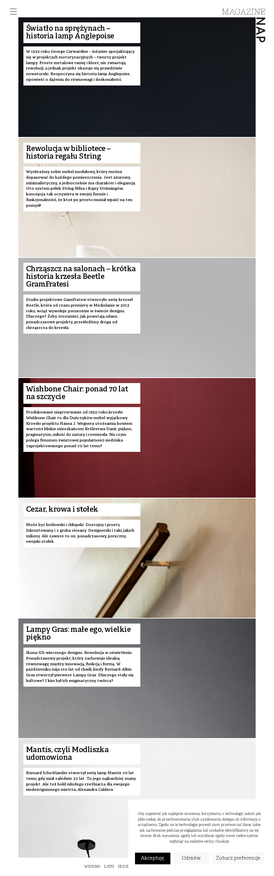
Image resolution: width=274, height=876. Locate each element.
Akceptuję (152, 858)
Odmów (191, 858)
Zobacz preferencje (238, 858)
